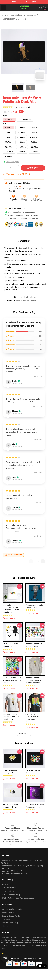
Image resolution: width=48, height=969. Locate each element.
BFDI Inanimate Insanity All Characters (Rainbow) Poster (12, 680)
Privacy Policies (8, 891)
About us (5, 884)
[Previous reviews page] (31, 561)
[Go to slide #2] (30, 87)
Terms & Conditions (9, 888)
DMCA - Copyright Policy (11, 895)
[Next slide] (43, 51)
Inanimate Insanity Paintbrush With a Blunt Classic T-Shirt (12, 716)
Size (4, 124)
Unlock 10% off (5, 958)
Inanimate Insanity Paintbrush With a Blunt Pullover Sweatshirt (34, 680)
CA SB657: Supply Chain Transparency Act (18, 898)
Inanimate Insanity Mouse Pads (14, 19)
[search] (40, 7)
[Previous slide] (4, 51)
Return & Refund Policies (11, 916)
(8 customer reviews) (22, 107)
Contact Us (6, 919)
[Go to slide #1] (18, 87)
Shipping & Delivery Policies (12, 909)
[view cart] (44, 7)
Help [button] (43, 966)
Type (5, 116)
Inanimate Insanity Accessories (22, 15)
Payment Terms (8, 913)
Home (3, 15)
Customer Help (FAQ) (10, 923)
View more (24, 734)
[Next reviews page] (43, 561)
